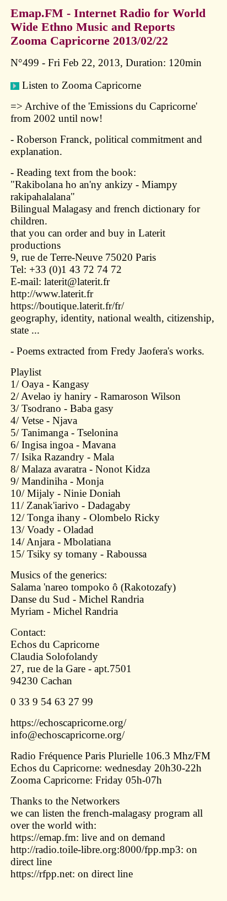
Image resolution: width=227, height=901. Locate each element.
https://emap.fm (43, 837)
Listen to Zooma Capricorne (80, 85)
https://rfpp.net (41, 873)
